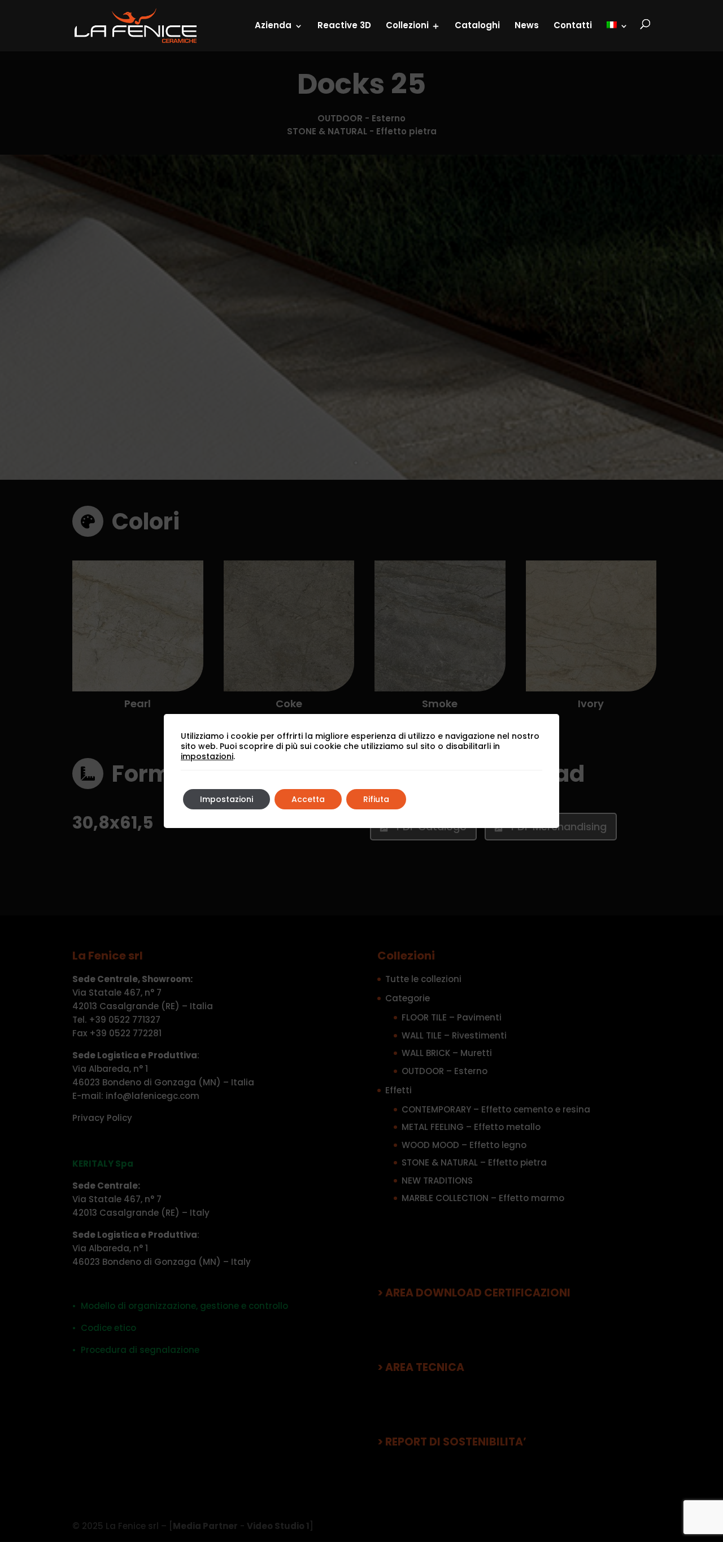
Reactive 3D (344, 25)
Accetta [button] (308, 799)
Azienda (273, 25)
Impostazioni (226, 799)
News (527, 25)
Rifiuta (376, 799)
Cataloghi (477, 25)
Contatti (573, 25)
